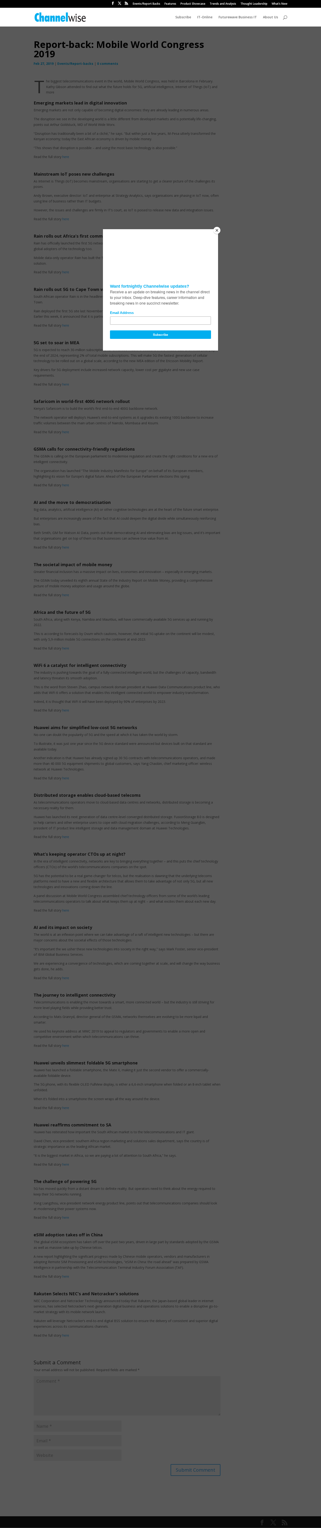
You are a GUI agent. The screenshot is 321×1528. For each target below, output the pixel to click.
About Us (270, 17)
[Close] (216, 230)
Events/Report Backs (146, 4)
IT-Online (204, 17)
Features (170, 4)
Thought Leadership (253, 4)
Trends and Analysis (223, 4)
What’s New (279, 4)
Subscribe (183, 17)
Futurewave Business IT (238, 17)
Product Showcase (192, 4)
